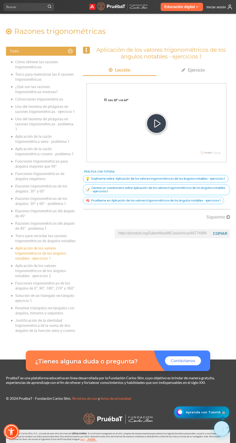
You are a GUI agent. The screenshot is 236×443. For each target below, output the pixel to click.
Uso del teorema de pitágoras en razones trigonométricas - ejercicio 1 (45, 109)
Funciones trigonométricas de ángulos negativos (39, 176)
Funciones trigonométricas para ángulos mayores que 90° (41, 164)
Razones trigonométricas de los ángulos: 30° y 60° (41, 189)
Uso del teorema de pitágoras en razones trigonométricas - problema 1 (44, 124)
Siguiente (216, 217)
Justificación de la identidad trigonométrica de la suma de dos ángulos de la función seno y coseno (45, 325)
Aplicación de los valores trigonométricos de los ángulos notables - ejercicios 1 (40, 253)
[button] (11, 431)
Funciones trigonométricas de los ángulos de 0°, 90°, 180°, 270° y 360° (44, 286)
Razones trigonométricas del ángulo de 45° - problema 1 (45, 226)
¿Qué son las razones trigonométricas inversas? (36, 89)
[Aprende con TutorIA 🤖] (221, 428)
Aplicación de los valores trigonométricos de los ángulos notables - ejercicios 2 (40, 270)
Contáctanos (183, 361)
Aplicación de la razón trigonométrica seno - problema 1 (42, 139)
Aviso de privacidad (115, 398)
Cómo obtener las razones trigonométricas (36, 64)
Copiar (220, 234)
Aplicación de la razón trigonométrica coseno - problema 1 (44, 151)
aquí (82, 439)
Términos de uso (84, 398)
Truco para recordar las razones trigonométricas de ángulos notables (45, 238)
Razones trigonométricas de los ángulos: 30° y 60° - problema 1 (41, 201)
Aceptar (91, 439)
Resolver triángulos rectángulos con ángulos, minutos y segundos (44, 310)
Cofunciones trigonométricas (39, 99)
